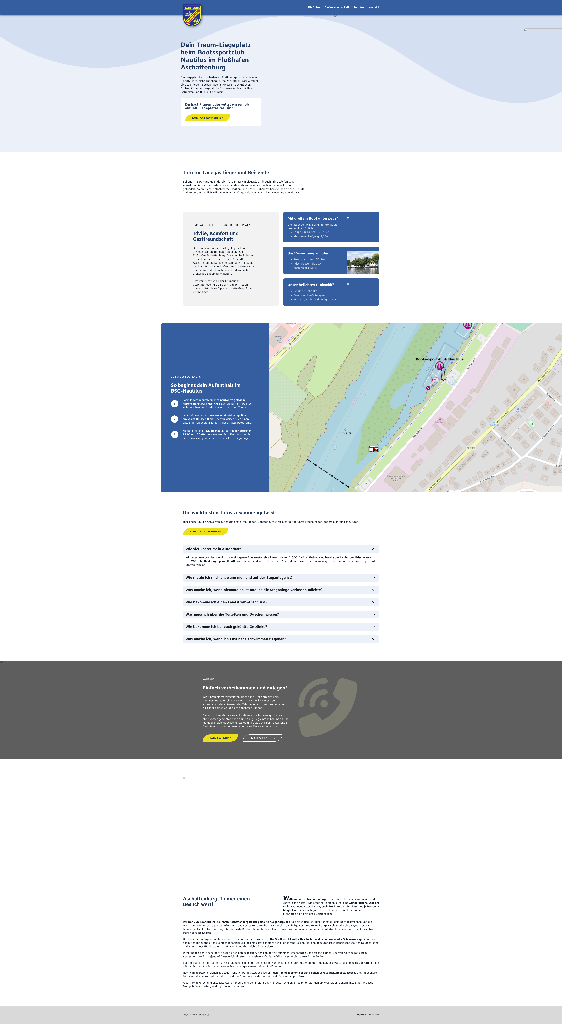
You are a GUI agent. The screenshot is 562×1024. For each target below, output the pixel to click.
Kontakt (374, 7)
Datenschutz (373, 1015)
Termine (359, 7)
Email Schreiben (262, 738)
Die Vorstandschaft (336, 7)
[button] (281, 549)
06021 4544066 (220, 738)
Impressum (362, 1015)
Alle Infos (313, 7)
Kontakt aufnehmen (207, 117)
